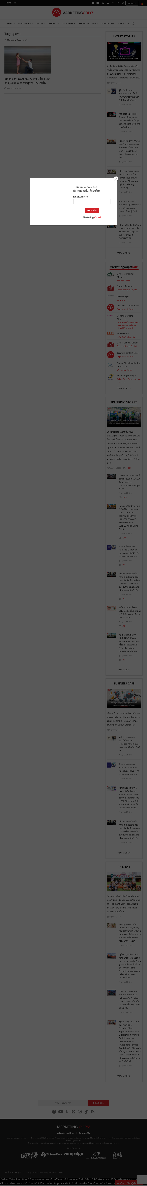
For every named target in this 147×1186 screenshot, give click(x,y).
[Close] (116, 178)
